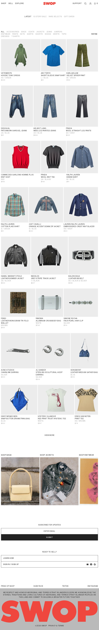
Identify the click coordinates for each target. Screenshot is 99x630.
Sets (22, 34)
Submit (49, 537)
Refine (94, 34)
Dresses (5, 36)
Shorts (39, 34)
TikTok (65, 586)
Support (77, 3)
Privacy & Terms (56, 626)
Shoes (48, 34)
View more (49, 435)
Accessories (13, 32)
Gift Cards (69, 16)
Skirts (56, 34)
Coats (31, 32)
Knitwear (5, 34)
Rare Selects (55, 16)
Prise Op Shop (7, 586)
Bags (23, 32)
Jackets (40, 32)
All (3, 32)
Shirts (30, 34)
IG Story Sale (40, 16)
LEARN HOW (8, 558)
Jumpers (58, 32)
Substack (38, 586)
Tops (64, 34)
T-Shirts (15, 36)
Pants (15, 34)
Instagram (93, 586)
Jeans (49, 32)
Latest (27, 16)
